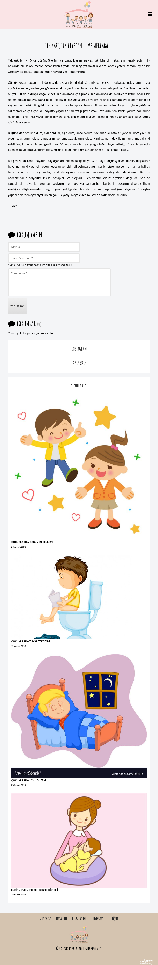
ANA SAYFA (45, 918)
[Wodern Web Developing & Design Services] (147, 961)
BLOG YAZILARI (79, 918)
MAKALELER (61, 918)
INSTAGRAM (98, 918)
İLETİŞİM (113, 918)
